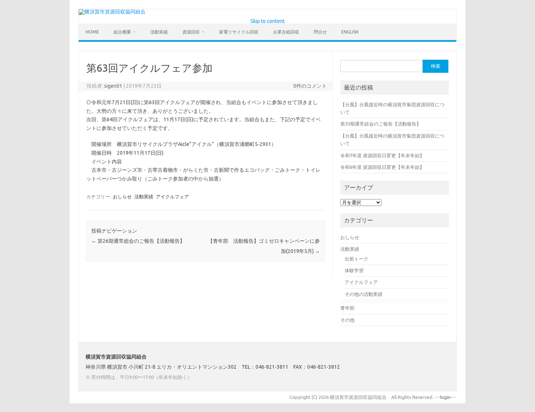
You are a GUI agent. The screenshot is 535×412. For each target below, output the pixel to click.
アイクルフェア (172, 196)
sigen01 (113, 86)
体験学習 (354, 270)
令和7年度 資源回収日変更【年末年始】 (382, 155)
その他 (347, 319)
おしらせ (122, 196)
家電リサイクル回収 (238, 31)
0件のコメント (310, 86)
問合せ (320, 31)
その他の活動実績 (364, 294)
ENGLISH (349, 31)
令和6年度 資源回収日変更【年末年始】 (382, 167)
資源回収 (191, 31)
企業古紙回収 (286, 31)
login (445, 397)
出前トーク (356, 258)
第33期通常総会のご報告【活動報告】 (380, 123)
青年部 (347, 307)
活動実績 (159, 31)
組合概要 (122, 31)
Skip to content (267, 21)
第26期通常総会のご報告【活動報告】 (138, 241)
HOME (92, 31)
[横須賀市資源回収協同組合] (112, 12)
